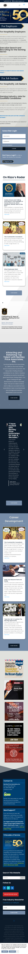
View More (14, 292)
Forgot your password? (7, 145)
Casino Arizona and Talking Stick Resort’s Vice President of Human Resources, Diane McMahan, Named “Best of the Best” (13, 203)
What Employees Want (11, 269)
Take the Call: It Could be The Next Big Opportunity (13, 619)
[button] (1, 302)
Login (14, 148)
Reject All (5, 951)
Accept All (12, 951)
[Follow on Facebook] (4, 888)
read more (6, 214)
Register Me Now (10, 894)
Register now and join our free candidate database (12, 116)
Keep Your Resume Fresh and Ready (13, 580)
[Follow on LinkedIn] (12, 888)
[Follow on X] (8, 888)
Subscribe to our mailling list (11, 903)
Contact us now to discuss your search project (12, 71)
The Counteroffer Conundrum (13, 237)
